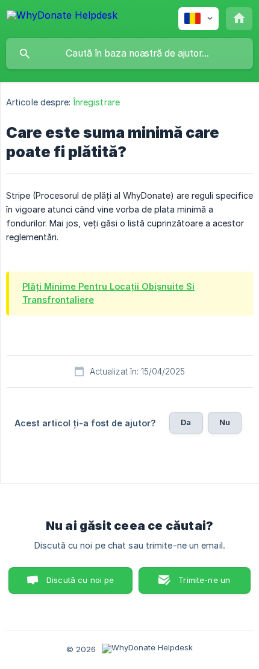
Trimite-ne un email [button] (204, 584)
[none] (62, 17)
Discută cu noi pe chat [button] (80, 584)
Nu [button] (224, 422)
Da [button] (186, 422)
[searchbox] (129, 53)
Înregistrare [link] (96, 102)
